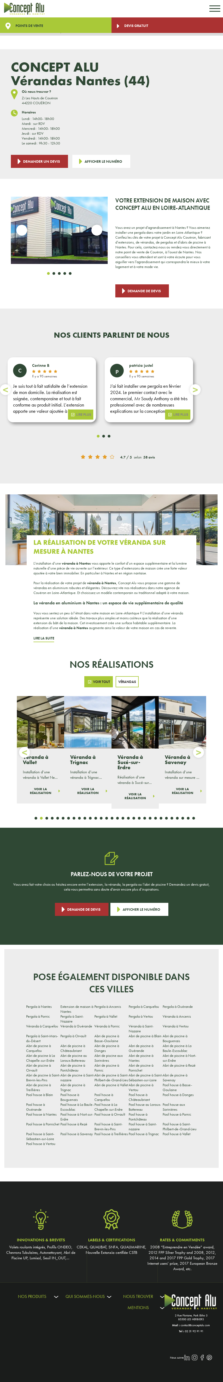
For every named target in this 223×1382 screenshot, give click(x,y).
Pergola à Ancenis (107, 1006)
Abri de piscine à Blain (145, 1035)
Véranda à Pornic (107, 1026)
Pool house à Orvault (109, 1114)
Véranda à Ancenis (177, 1016)
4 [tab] (64, 273)
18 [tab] (128, 818)
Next (96, 230)
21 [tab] (144, 818)
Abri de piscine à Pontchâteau (72, 1068)
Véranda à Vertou (176, 1026)
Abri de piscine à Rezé (179, 1065)
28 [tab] (182, 818)
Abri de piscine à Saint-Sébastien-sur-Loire (146, 1077)
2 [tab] (53, 273)
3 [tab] (59, 273)
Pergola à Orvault (73, 1035)
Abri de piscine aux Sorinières (108, 1058)
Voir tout (101, 681)
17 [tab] (123, 818)
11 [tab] (90, 818)
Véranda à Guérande (76, 1026)
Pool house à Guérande (35, 1107)
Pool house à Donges (178, 1094)
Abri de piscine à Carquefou (38, 1048)
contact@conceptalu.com (195, 1325)
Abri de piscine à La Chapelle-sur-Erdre (40, 1058)
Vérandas (127, 681)
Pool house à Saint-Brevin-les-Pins (108, 1126)
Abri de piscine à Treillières (38, 1087)
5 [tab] (70, 273)
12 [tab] (95, 818)
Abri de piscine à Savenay (175, 1077)
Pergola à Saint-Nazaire (71, 1019)
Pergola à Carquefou (144, 1006)
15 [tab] (112, 818)
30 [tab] (193, 818)
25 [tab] (166, 818)
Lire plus (83, 414)
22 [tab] (150, 818)
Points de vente (29, 25)
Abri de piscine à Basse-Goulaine (106, 1038)
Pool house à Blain (39, 1094)
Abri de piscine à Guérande (141, 1048)
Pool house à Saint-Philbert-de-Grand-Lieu (180, 1126)
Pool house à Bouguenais (69, 1097)
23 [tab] (155, 818)
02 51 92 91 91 (194, 1331)
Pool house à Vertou (40, 1143)
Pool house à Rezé (73, 1124)
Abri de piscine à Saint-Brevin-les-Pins (43, 1077)
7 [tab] (68, 818)
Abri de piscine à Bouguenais (175, 1038)
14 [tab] (106, 818)
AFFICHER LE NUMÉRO (103, 161)
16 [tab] (117, 818)
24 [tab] (161, 818)
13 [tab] (101, 818)
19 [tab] (133, 818)
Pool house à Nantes (41, 1114)
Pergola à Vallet (105, 1016)
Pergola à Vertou (141, 1016)
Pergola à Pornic (38, 1016)
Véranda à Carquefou (42, 1026)
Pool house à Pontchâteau (138, 1117)
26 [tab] (172, 818)
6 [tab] (63, 818)
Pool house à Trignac (144, 1133)
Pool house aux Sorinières (174, 1107)
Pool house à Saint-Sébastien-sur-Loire (40, 1136)
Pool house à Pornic (177, 1114)
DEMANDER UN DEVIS (41, 161)
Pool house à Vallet (176, 1133)
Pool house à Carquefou (103, 1097)
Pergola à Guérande (178, 1006)
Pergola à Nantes (39, 1006)
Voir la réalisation (40, 791)
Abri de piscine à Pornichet (141, 1068)
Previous (21, 230)
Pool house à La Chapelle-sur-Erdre (108, 1107)
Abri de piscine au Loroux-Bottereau (73, 1058)
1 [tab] (48, 273)
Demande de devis (144, 290)
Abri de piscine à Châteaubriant (72, 1048)
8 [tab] (74, 818)
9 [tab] (79, 818)
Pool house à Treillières (111, 1133)
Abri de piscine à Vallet (111, 1084)
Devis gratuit (135, 25)
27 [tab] (177, 818)
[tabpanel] (59, 230)
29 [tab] (188, 818)
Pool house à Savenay (76, 1133)
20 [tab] (139, 818)
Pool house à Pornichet (42, 1124)
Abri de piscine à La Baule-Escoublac (177, 1048)
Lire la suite (43, 638)
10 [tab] (84, 818)
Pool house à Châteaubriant (139, 1097)
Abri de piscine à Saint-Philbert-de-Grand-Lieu (111, 1077)
